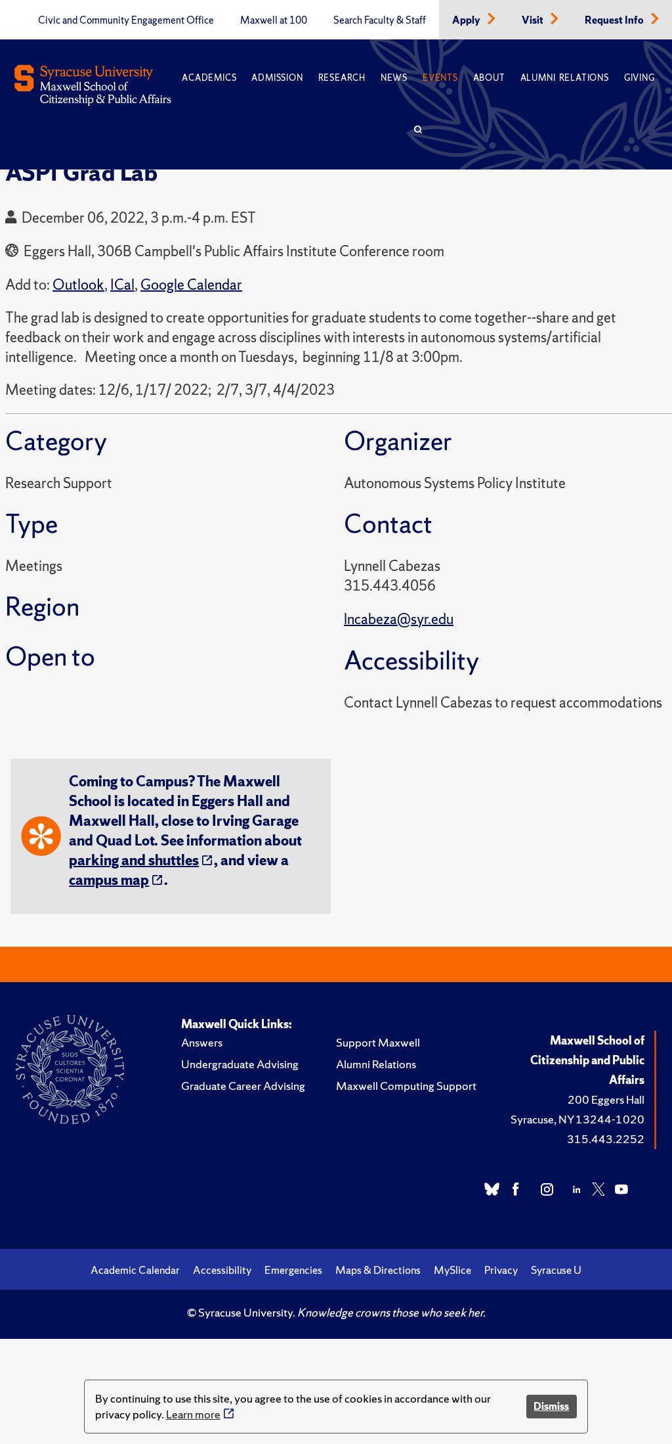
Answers (201, 1042)
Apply (467, 20)
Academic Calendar (135, 1270)
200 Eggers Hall (606, 1099)
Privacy (501, 1270)
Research (342, 77)
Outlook (78, 284)
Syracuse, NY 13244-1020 (577, 1119)
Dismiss (551, 1406)
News (394, 77)
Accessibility (222, 1270)
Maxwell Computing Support (406, 1085)
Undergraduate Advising (240, 1064)
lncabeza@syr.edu (398, 619)
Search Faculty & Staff (379, 20)
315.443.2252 (605, 1138)
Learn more (193, 1414)
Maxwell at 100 (273, 20)
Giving (639, 77)
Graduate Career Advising (243, 1085)
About (489, 77)
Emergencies (293, 1270)
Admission (277, 77)
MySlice (452, 1270)
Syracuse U (556, 1270)
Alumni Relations (564, 77)
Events (440, 77)
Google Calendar (191, 284)
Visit (533, 20)
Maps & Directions (378, 1270)
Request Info (615, 20)
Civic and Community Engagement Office (126, 20)
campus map (109, 880)
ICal (122, 284)
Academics (209, 77)
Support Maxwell (378, 1042)
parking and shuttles (134, 860)
